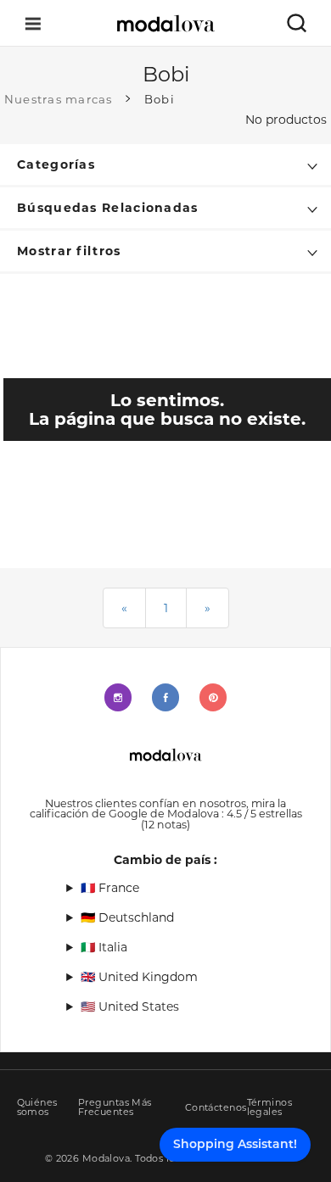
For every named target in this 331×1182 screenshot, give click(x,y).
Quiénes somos (37, 1107)
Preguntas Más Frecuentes (115, 1107)
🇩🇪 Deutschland (127, 917)
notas (165, 824)
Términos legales (270, 1107)
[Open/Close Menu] (33, 23)
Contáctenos (216, 1107)
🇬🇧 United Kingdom (139, 976)
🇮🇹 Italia (104, 947)
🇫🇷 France (110, 887)
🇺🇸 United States (130, 1006)
